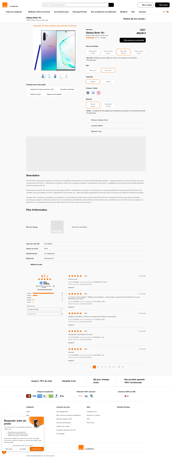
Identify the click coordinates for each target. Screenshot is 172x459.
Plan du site (90, 423)
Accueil (27, 26)
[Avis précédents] (90, 366)
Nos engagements (62, 411)
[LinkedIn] (128, 412)
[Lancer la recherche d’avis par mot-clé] (61, 314)
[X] (133, 412)
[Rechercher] (111, 5)
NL (168, 12)
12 (119, 367)
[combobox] (75, 5)
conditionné (13, 6)
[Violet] (99, 93)
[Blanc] (104, 93)
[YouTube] (138, 412)
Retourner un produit (93, 415)
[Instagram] (123, 412)
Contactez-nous (92, 411)
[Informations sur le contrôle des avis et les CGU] (54, 286)
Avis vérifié (143, 275)
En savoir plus (91, 60)
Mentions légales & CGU (64, 419)
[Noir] (88, 93)
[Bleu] (93, 93)
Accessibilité (60, 434)
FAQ (88, 419)
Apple (28, 411)
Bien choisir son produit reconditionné (69, 415)
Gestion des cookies (63, 426)
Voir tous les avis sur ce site (44, 289)
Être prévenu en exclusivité (134, 40)
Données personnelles (64, 423)
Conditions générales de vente (66, 430)
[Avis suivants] (123, 367)
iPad (27, 415)
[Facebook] (118, 412)
